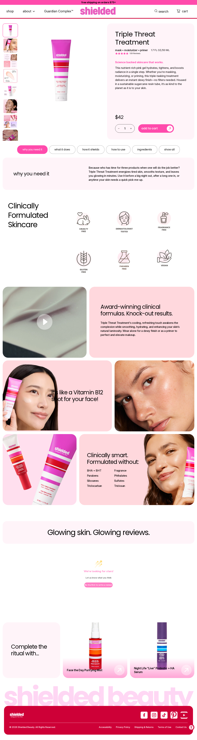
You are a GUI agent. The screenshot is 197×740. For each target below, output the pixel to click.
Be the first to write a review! (98, 585)
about (27, 11)
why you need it (32, 149)
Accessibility (105, 727)
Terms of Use (164, 727)
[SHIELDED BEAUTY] (98, 11)
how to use (118, 149)
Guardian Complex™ (58, 11)
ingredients (144, 149)
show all (169, 149)
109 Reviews (134, 53)
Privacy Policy (123, 727)
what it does (62, 149)
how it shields (90, 149)
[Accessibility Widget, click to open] (191, 727)
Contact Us (181, 727)
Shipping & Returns (143, 727)
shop (10, 11)
